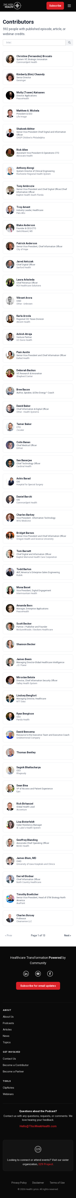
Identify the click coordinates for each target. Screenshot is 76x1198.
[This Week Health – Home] (12, 6)
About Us (8, 1016)
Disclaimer (38, 1182)
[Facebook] (50, 974)
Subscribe (55, 5)
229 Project (45, 1164)
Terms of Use (57, 1182)
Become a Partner (13, 1071)
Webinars (8, 1094)
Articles (7, 1029)
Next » (67, 935)
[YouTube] (38, 974)
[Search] (69, 42)
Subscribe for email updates (38, 985)
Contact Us (9, 1058)
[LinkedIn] (26, 974)
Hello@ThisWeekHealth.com (38, 1126)
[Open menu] (69, 6)
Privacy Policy (19, 1182)
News (6, 1036)
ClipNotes (8, 1087)
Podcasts (8, 1023)
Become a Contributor (16, 1065)
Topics (7, 1042)
